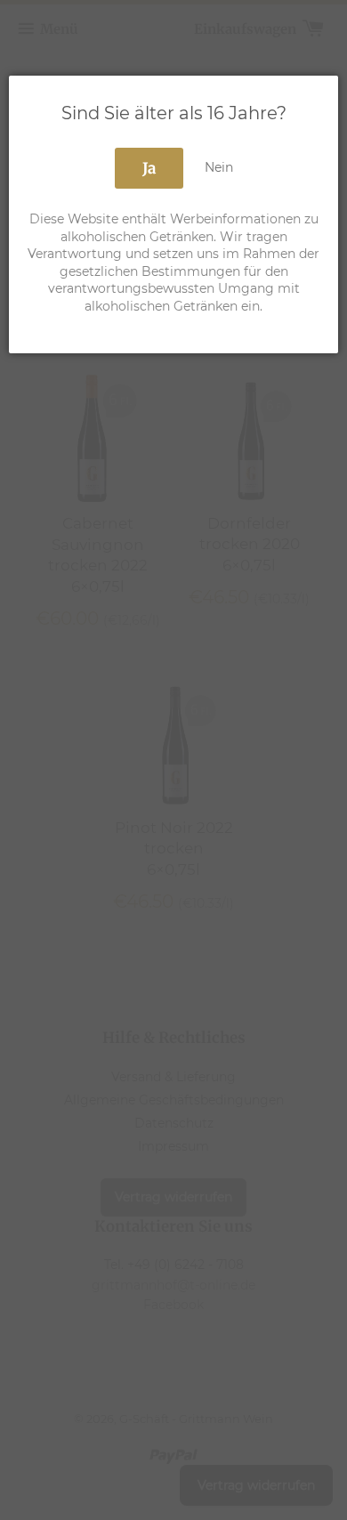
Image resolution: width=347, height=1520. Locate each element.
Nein (219, 167)
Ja (149, 168)
